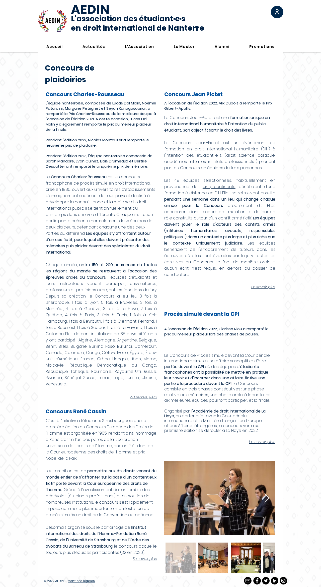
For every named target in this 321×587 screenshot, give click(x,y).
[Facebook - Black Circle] (257, 580)
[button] (277, 12)
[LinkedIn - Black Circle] (274, 580)
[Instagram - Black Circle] (283, 580)
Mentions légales (81, 581)
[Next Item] (267, 498)
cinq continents (219, 187)
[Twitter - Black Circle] (266, 580)
